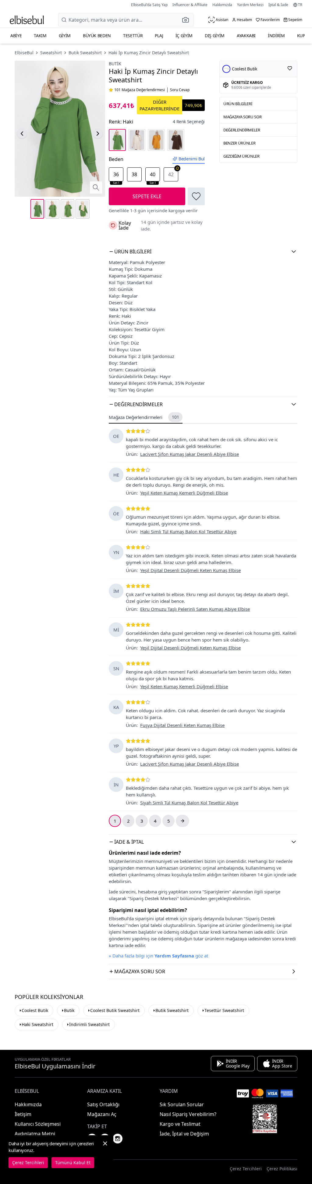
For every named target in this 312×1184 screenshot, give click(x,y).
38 (134, 174)
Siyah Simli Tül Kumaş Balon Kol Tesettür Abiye (189, 802)
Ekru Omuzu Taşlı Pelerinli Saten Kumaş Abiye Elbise (195, 609)
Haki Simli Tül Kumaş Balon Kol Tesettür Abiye (188, 531)
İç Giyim (184, 35)
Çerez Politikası (282, 1168)
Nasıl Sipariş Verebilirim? (188, 1114)
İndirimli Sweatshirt (89, 1024)
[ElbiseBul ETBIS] (265, 1118)
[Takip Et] (289, 68)
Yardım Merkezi (250, 4)
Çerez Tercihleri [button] (246, 1168)
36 (116, 176)
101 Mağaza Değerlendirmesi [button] (139, 90)
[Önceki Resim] (22, 133)
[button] (187, 20)
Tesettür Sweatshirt (224, 1010)
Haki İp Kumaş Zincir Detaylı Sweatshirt (148, 52)
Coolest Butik (35, 1010)
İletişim (23, 1114)
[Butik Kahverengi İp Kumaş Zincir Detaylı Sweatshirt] (175, 140)
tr (300, 4)
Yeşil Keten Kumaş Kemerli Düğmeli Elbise (184, 493)
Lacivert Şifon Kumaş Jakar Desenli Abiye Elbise (189, 454)
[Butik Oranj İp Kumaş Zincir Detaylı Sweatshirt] (156, 140)
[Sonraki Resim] (98, 133)
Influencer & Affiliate (189, 4)
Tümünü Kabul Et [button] (72, 1162)
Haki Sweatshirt (37, 1024)
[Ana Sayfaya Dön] (27, 20)
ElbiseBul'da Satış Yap (149, 4)
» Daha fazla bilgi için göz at (158, 956)
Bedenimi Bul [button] (192, 159)
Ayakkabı (246, 35)
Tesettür (133, 35)
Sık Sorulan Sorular (182, 1104)
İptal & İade (278, 4)
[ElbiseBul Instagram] (117, 1138)
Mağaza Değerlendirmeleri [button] (144, 417)
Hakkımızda (222, 4)
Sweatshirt (51, 52)
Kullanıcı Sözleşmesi (38, 1124)
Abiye (16, 35)
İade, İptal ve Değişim (184, 1133)
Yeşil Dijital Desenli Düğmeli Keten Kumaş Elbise (190, 570)
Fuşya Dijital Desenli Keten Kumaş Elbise (182, 725)
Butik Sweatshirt (85, 52)
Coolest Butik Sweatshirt (115, 1010)
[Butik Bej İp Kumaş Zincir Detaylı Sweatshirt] (136, 140)
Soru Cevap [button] (180, 90)
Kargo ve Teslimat (180, 1124)
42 (171, 174)
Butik (115, 63)
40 (153, 176)
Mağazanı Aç (101, 1114)
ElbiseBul (24, 52)
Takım (40, 35)
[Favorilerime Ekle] (196, 196)
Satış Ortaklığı (103, 1104)
